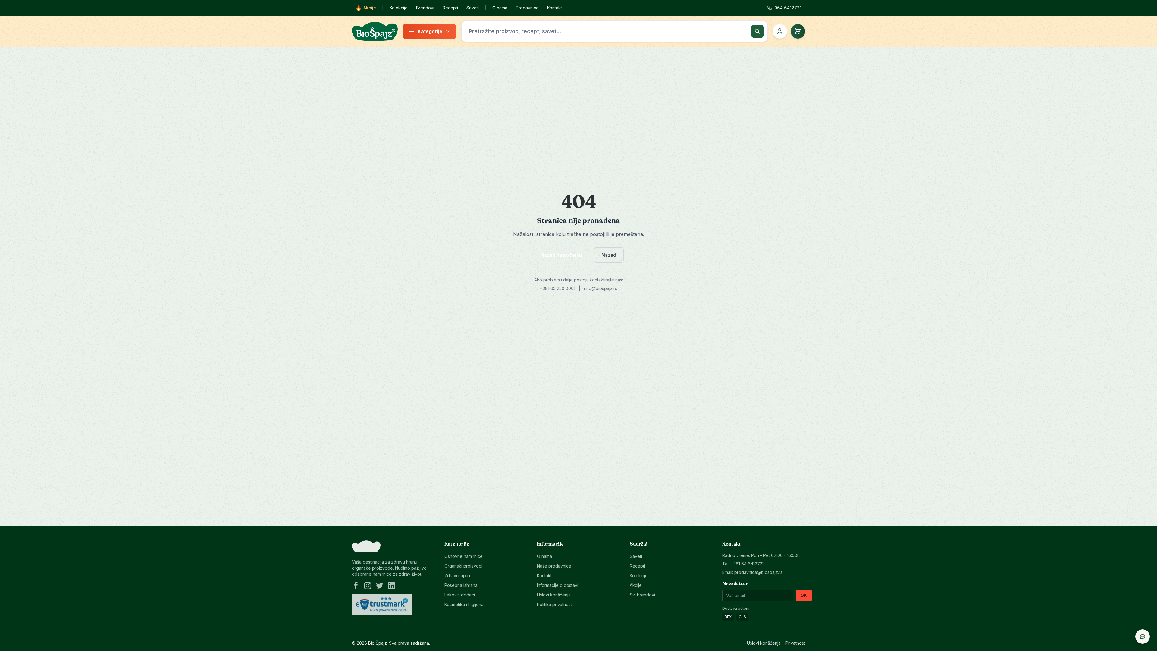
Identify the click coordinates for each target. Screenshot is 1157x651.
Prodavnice (527, 7)
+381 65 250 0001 (557, 288)
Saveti (472, 7)
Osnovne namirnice (463, 556)
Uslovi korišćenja (554, 594)
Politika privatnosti (555, 604)
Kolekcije (399, 7)
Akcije (366, 8)
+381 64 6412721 (747, 563)
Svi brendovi (642, 594)
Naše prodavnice (554, 565)
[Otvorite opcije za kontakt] (1142, 636)
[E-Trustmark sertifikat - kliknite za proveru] (382, 604)
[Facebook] (355, 585)
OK (804, 595)
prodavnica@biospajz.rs (758, 572)
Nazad (608, 255)
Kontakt (554, 7)
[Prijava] (780, 31)
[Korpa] (798, 31)
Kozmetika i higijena (464, 604)
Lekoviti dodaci (459, 594)
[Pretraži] (757, 31)
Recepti (450, 7)
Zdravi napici (457, 575)
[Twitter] (379, 585)
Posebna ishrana (461, 585)
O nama (499, 7)
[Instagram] (367, 585)
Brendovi (425, 7)
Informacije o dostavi (557, 585)
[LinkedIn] (391, 585)
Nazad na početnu (561, 255)
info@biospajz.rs (600, 288)
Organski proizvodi (463, 565)
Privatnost (795, 643)
